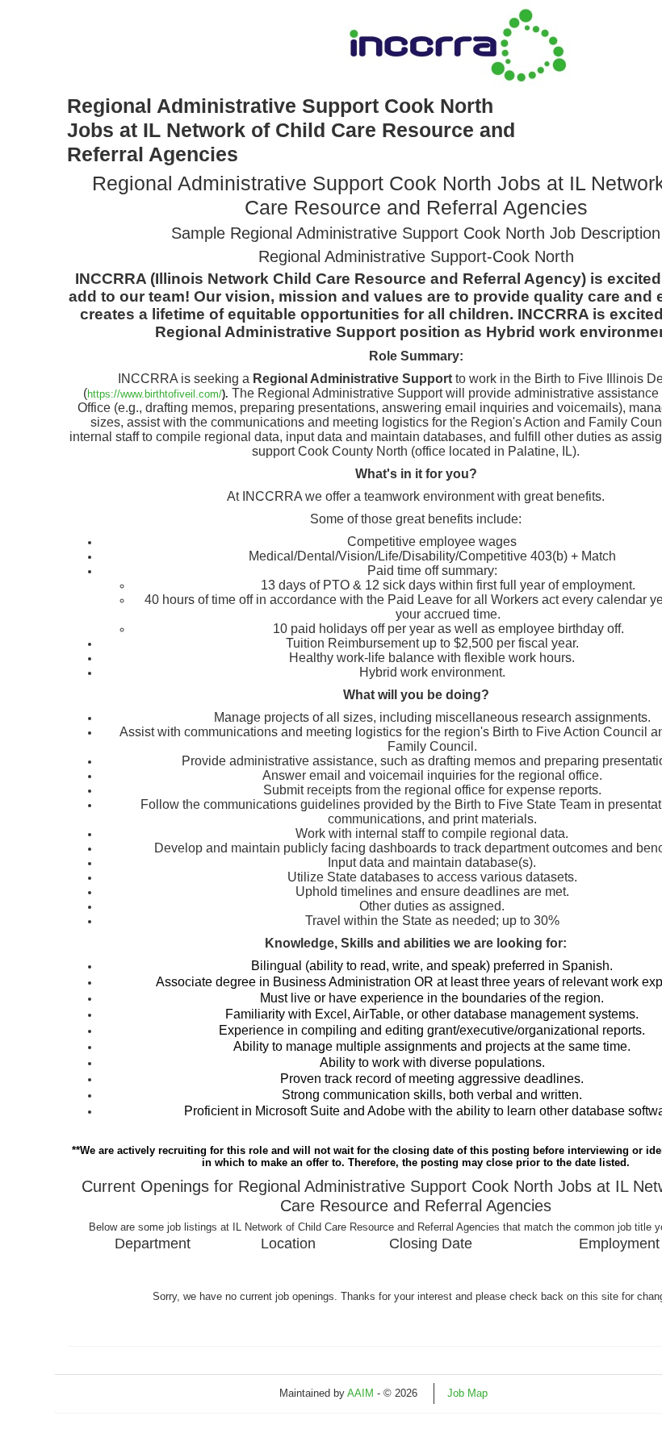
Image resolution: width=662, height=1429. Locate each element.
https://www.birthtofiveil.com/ (154, 394)
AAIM (360, 1393)
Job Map (467, 1393)
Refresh (535, 1393)
